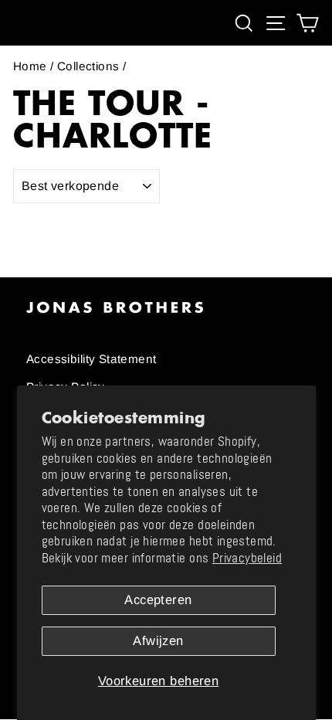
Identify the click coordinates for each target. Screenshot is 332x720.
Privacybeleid (247, 558)
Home (30, 66)
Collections (88, 66)
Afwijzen (158, 640)
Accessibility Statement (91, 358)
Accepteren (157, 600)
